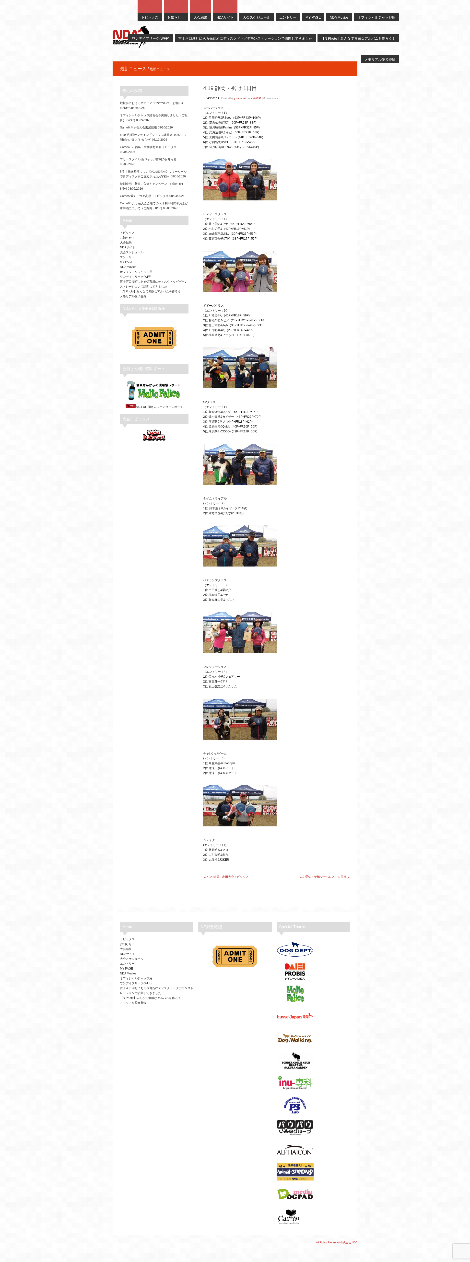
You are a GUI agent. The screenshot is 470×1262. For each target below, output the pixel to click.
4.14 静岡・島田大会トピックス (228, 877)
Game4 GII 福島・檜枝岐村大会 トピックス (148, 147)
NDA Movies (128, 267)
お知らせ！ (127, 237)
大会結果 (255, 98)
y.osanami (240, 98)
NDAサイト (127, 247)
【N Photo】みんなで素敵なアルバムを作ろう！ (152, 291)
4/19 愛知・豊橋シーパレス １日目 (322, 877)
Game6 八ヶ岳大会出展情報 (138, 127)
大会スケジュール (131, 252)
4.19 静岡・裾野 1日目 (230, 88)
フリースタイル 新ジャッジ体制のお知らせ (148, 159)
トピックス (127, 232)
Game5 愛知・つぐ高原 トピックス (144, 196)
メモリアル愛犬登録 (133, 296)
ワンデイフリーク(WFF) (136, 276)
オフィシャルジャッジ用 (136, 272)
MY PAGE (126, 262)
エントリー (127, 257)
